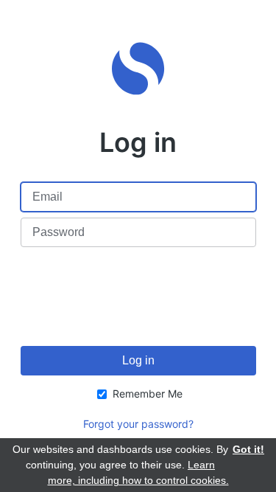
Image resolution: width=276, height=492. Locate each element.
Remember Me (148, 393)
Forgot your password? (138, 423)
